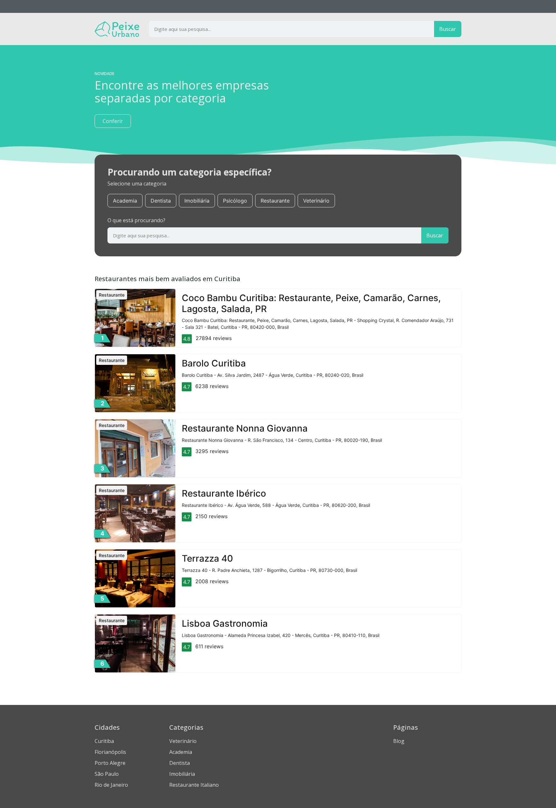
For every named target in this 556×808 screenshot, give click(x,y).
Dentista (161, 200)
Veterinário (316, 200)
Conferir (113, 121)
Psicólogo (235, 200)
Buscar (447, 29)
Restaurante (275, 200)
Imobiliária (196, 200)
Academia (125, 200)
